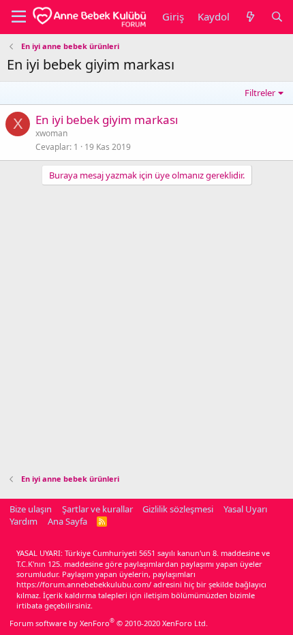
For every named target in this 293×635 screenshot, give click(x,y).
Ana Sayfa (67, 521)
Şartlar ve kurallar (97, 509)
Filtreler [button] (260, 93)
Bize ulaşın (31, 509)
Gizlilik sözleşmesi (177, 509)
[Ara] (277, 16)
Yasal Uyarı (245, 509)
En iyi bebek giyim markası (106, 119)
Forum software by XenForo (109, 623)
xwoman (51, 133)
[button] (19, 17)
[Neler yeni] (249, 16)
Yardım (23, 521)
